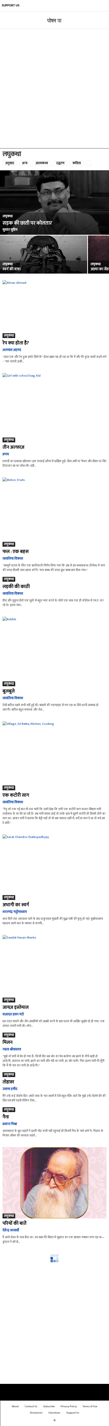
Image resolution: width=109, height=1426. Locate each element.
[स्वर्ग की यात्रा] (43, 264)
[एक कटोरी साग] (54, 755)
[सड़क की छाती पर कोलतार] (54, 203)
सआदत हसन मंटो (13, 1014)
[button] (101, 20)
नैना (6, 1117)
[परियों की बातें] (54, 1182)
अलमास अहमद (12, 350)
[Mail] (73, 5)
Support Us (11, 5)
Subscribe (49, 1406)
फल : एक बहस (16, 552)
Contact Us (31, 1406)
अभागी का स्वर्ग (16, 905)
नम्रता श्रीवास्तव (12, 1049)
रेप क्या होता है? (16, 343)
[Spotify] (88, 5)
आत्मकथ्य (41, 163)
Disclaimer (36, 1413)
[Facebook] (58, 5)
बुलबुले (9, 691)
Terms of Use (90, 1406)
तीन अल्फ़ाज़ (13, 447)
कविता (76, 163)
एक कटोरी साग (16, 795)
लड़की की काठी (16, 587)
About (15, 1406)
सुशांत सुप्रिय (10, 229)
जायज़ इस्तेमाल (16, 1007)
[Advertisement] (54, 88)
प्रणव (6, 454)
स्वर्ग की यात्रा (12, 269)
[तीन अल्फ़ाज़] (54, 407)
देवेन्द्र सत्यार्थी (11, 1230)
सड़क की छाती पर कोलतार (27, 223)
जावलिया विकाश (13, 558)
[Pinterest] (81, 5)
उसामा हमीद (10, 1089)
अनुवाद (9, 163)
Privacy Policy (69, 1406)
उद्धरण (60, 163)
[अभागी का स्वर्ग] (54, 867)
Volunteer (54, 1413)
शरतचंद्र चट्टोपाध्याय (15, 912)
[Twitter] (96, 5)
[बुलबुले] (54, 651)
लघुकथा (8, 216)
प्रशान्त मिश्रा (10, 1124)
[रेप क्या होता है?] (54, 309)
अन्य (24, 163)
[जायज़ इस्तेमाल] (54, 968)
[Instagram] (65, 5)
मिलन (7, 1042)
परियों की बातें (14, 1223)
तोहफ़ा (8, 1082)
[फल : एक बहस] (54, 512)
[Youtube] (103, 5)
